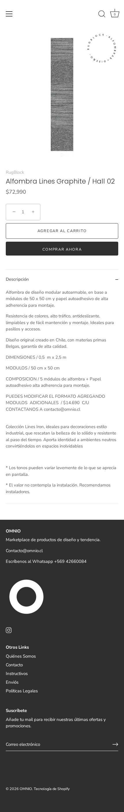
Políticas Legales (22, 691)
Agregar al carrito (62, 231)
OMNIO (26, 788)
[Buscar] (101, 14)
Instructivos (17, 673)
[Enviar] (115, 744)
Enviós (12, 682)
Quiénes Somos (21, 656)
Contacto (14, 665)
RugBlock (15, 172)
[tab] (62, 396)
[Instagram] (9, 630)
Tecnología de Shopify (52, 788)
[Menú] (9, 14)
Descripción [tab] (17, 279)
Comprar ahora (62, 249)
